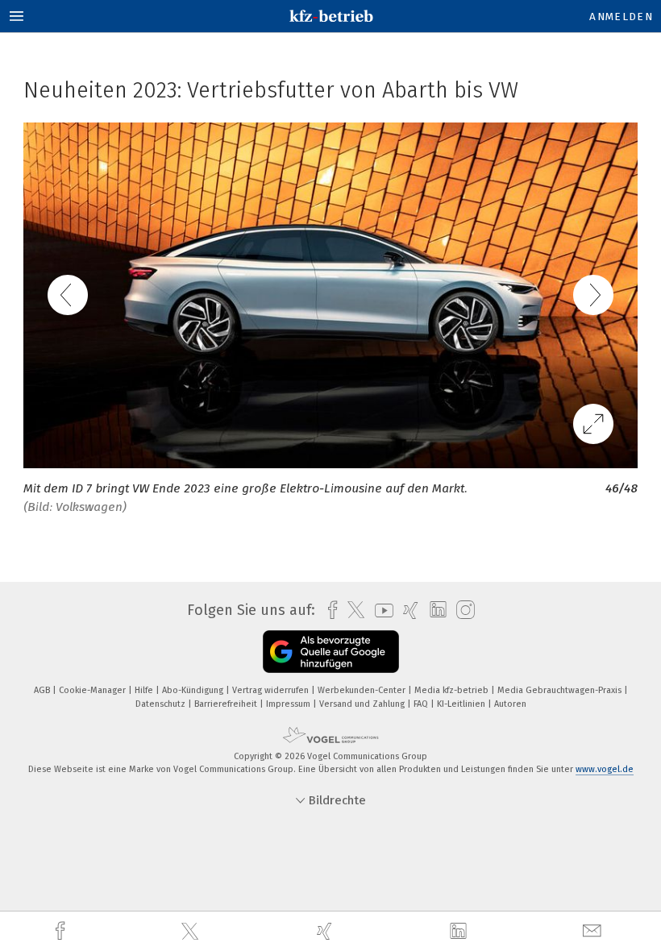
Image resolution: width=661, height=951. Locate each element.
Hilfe (145, 690)
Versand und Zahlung (363, 704)
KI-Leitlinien (462, 704)
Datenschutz (161, 704)
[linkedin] (460, 931)
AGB (43, 690)
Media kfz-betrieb (452, 690)
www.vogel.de (605, 769)
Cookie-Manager (93, 690)
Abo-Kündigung (194, 690)
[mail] (594, 931)
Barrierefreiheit (227, 704)
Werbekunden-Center (363, 690)
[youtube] (380, 610)
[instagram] (461, 610)
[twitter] (192, 931)
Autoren (510, 704)
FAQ (422, 704)
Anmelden (621, 16)
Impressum (289, 704)
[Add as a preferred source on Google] (331, 651)
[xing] (326, 931)
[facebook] (62, 931)
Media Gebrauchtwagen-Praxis (560, 690)
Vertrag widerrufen (271, 690)
